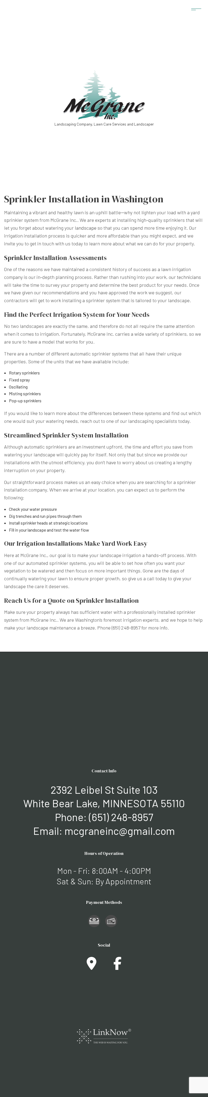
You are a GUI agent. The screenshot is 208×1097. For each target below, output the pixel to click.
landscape (85, 228)
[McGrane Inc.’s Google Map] (91, 966)
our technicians (185, 277)
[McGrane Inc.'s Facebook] (117, 966)
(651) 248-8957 (121, 817)
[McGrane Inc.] (104, 94)
